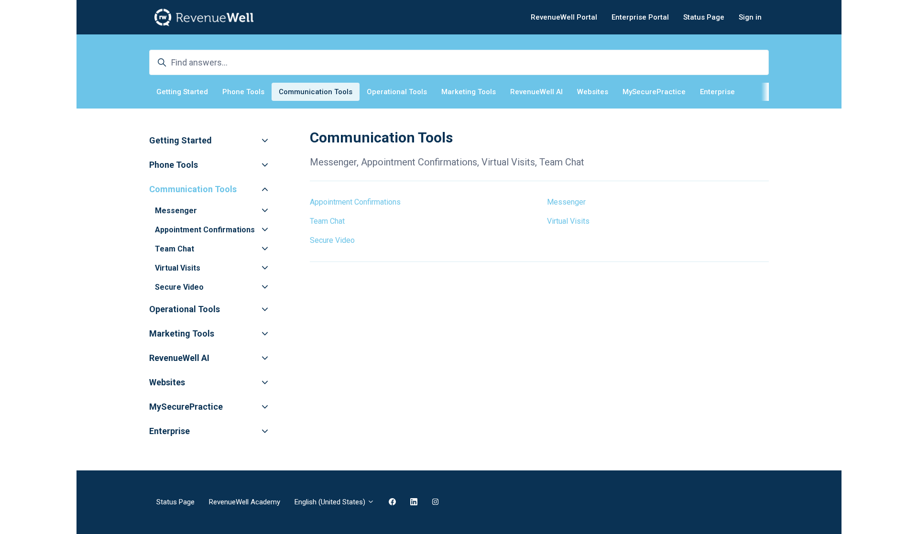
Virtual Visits (568, 221)
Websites (592, 91)
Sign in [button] (750, 17)
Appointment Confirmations (355, 202)
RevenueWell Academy (244, 502)
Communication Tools (315, 91)
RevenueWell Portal (564, 17)
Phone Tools (243, 91)
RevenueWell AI (536, 91)
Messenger (566, 202)
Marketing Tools (468, 91)
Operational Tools (397, 91)
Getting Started (182, 91)
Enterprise (717, 91)
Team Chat (327, 221)
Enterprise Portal (640, 17)
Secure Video (332, 240)
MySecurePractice (654, 91)
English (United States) (331, 502)
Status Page (703, 17)
